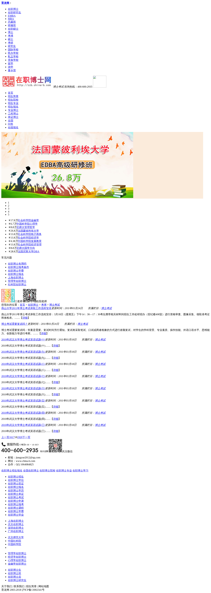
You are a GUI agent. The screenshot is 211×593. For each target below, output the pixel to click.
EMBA (12, 15)
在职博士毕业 (16, 514)
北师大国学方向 (25, 248)
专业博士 (13, 110)
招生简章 (13, 96)
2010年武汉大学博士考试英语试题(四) (23, 412)
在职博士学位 (16, 480)
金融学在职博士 (17, 563)
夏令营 (12, 70)
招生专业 (13, 103)
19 (18, 437)
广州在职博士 (16, 531)
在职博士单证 (16, 494)
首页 (10, 92)
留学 (10, 63)
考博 (10, 35)
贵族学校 (13, 60)
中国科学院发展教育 (30, 241)
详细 (25, 317)
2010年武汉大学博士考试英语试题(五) (23, 400)
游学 (10, 66)
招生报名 (13, 106)
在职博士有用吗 (17, 263)
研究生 (12, 46)
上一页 (5, 437)
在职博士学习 (80, 470)
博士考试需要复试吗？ (14, 323)
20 (21, 437)
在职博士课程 (16, 507)
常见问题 (6, 257)
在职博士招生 (16, 476)
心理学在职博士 (17, 560)
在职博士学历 (16, 490)
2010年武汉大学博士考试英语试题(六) (23, 388)
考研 (10, 42)
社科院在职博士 (17, 284)
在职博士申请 (16, 500)
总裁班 (12, 21)
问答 (10, 124)
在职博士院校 (47, 470)
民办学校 (13, 53)
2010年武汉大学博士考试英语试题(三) (23, 425)
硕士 (10, 39)
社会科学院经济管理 (30, 244)
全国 (10, 120)
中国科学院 (14, 544)
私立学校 (13, 56)
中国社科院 (14, 540)
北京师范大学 (16, 537)
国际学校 (13, 49)
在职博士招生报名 (11, 470)
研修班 (12, 25)
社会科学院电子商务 (30, 234)
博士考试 (54, 304)
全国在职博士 (31, 470)
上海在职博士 (16, 277)
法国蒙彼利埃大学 (28, 230)
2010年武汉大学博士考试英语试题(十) (23, 339)
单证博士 (13, 117)
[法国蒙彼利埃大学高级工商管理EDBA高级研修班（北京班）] (67, 197)
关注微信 (67, 451)
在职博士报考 (16, 504)
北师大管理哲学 (25, 227)
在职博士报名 (16, 274)
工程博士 (13, 113)
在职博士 (13, 9)
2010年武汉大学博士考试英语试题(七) (23, 376)
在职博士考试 (16, 497)
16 (10, 437)
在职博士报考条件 (18, 267)
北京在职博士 (16, 524)
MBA (11, 18)
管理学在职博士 (17, 281)
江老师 (18, 301)
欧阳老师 (41, 301)
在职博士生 (14, 569)
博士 (10, 32)
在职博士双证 (16, 483)
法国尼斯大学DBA (28, 251)
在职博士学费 (16, 270)
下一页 (26, 437)
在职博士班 (14, 573)
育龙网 (5, 2)
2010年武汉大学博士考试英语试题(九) (23, 351)
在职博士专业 (64, 470)
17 (13, 437)
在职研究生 (14, 12)
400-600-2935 (84, 86)
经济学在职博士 (17, 556)
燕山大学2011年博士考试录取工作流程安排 (26, 308)
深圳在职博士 (16, 527)
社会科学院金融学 (28, 220)
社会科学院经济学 (28, 237)
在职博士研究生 (17, 580)
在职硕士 (13, 28)
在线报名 (13, 127)
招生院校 (13, 99)
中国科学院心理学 (27, 223)
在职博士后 (14, 576)
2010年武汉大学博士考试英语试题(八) (23, 364)
